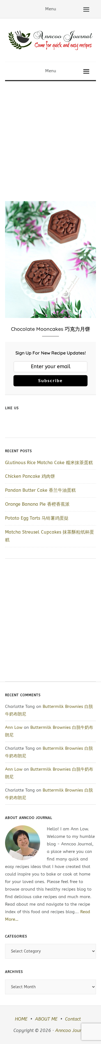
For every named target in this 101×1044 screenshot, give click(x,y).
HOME (21, 1019)
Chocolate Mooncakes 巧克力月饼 (50, 329)
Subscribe (50, 380)
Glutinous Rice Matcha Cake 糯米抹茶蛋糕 (49, 462)
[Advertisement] (50, 134)
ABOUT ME (46, 1019)
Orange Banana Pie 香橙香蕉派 (37, 504)
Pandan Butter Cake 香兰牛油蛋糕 (40, 490)
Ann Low (13, 727)
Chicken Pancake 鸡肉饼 (30, 476)
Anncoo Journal (71, 1030)
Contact (73, 1019)
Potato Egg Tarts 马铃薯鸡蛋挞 (36, 518)
